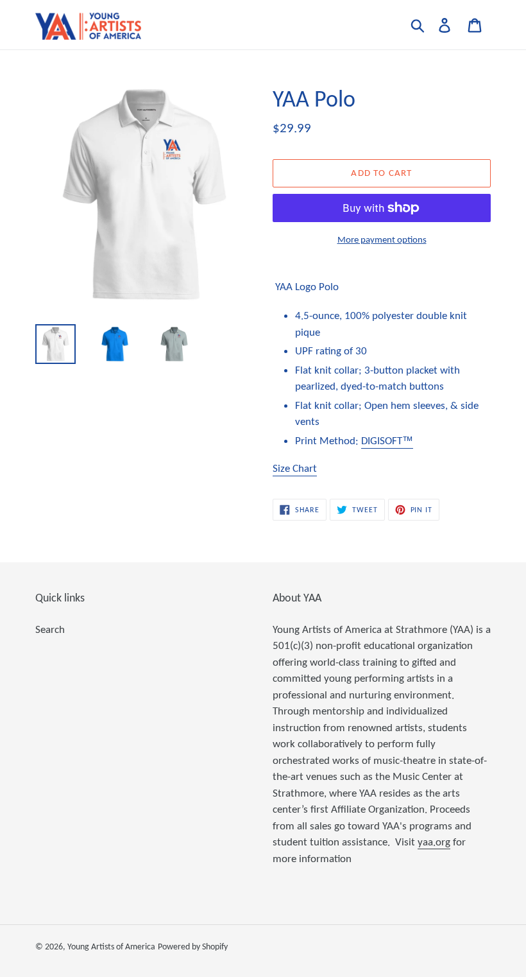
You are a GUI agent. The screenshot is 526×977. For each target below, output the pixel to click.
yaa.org (434, 842)
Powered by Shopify (193, 946)
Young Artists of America (111, 946)
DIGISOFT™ (387, 440)
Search (50, 629)
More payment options (382, 239)
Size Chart (295, 468)
